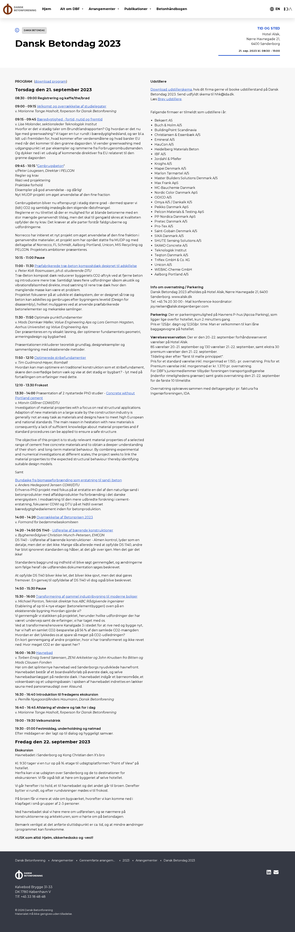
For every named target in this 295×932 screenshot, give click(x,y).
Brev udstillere (170, 99)
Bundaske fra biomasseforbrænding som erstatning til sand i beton (68, 480)
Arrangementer (102, 9)
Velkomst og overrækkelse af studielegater (71, 106)
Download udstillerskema (171, 89)
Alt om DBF (70, 9)
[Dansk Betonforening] (19, 9)
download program (50, 81)
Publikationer (136, 9)
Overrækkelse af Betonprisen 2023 (65, 517)
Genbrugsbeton (50, 166)
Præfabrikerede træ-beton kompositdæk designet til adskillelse (86, 266)
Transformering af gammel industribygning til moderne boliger (86, 596)
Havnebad (44, 653)
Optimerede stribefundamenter (60, 358)
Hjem (46, 9)
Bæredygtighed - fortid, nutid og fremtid (70, 119)
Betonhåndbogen (172, 9)
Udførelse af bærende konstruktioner (82, 530)
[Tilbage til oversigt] (17, 30)
